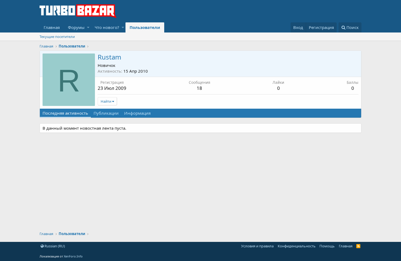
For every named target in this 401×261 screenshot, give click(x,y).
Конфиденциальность (297, 246)
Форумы (76, 27)
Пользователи (145, 27)
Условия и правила (257, 246)
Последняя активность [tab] (65, 113)
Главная (52, 27)
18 (199, 88)
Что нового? (107, 27)
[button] (88, 27)
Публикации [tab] (106, 113)
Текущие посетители (57, 36)
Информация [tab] (137, 113)
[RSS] (358, 246)
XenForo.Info (73, 256)
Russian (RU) (54, 246)
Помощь (327, 246)
